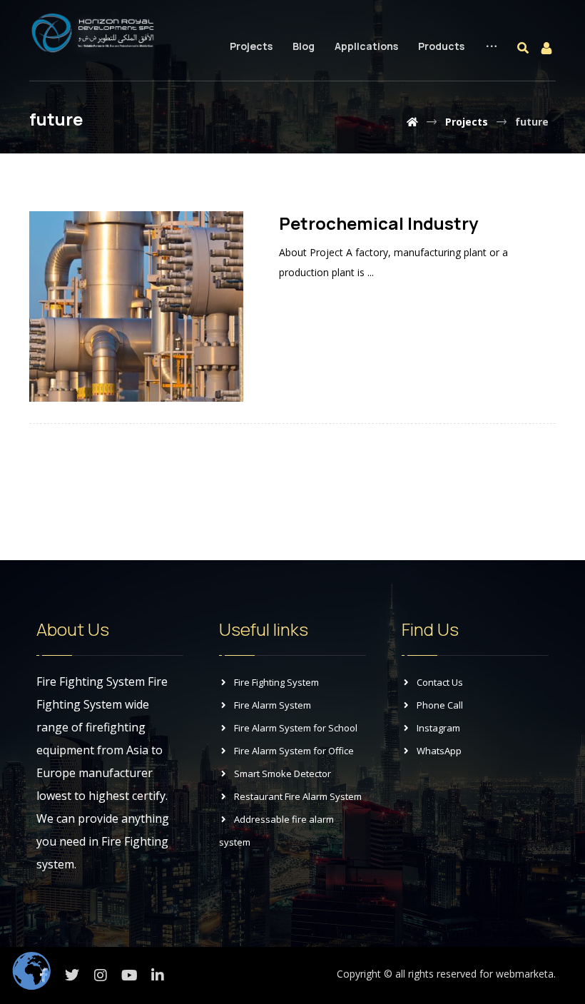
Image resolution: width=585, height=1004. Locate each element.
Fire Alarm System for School (295, 727)
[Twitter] (72, 975)
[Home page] (412, 121)
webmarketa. (526, 973)
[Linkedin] (157, 975)
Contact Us (440, 682)
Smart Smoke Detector (282, 773)
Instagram (438, 727)
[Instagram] (100, 975)
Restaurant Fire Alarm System (298, 796)
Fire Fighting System (276, 682)
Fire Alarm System (272, 705)
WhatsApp (439, 750)
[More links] (491, 57)
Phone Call (440, 705)
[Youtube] (129, 975)
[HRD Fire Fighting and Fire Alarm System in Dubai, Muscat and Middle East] (93, 32)
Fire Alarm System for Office (294, 750)
